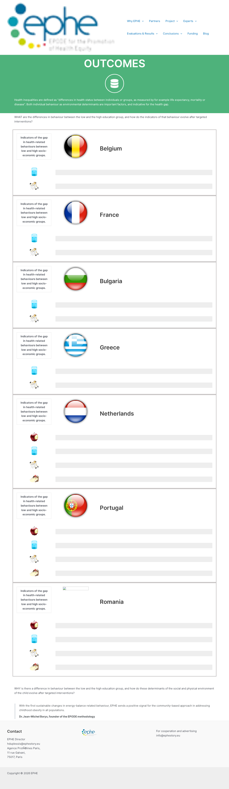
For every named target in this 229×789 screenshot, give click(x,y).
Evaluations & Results (140, 33)
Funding (192, 33)
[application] (142, 21)
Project (170, 21)
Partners (154, 21)
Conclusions (171, 33)
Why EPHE (133, 21)
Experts (188, 21)
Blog (206, 33)
